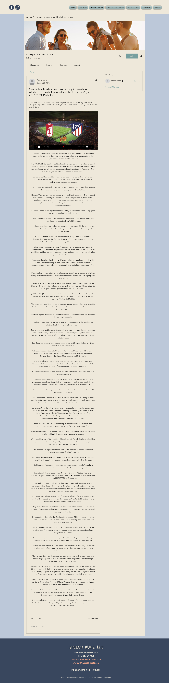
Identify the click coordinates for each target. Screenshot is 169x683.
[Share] (96, 80)
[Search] (120, 56)
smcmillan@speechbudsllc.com (86, 659)
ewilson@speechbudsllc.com (86, 663)
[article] (63, 354)
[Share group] (141, 55)
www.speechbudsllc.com (76, 677)
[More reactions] (39, 618)
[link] (34, 65)
